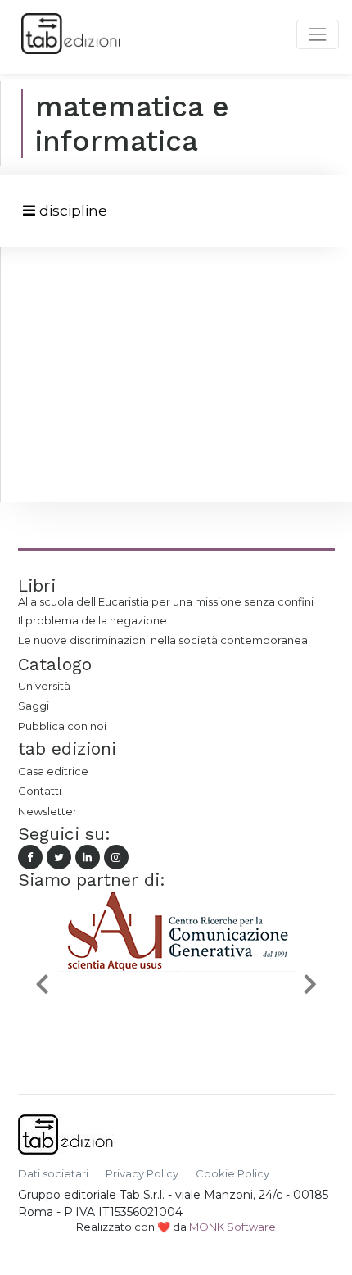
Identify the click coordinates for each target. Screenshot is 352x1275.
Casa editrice (53, 771)
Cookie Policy (232, 1174)
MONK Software (232, 1226)
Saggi (33, 705)
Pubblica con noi (62, 726)
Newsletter (47, 811)
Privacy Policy (142, 1174)
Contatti (39, 790)
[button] (41, 983)
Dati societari (53, 1174)
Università (44, 685)
